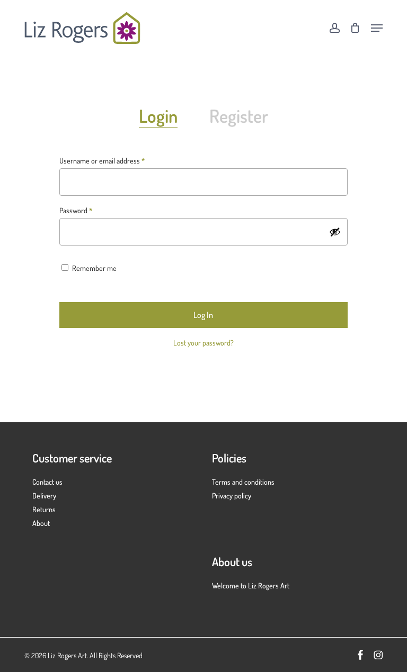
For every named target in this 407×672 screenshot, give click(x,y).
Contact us (47, 481)
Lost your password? (203, 342)
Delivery (44, 495)
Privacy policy (231, 495)
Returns (44, 509)
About (41, 523)
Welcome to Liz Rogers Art (250, 585)
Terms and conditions (243, 481)
